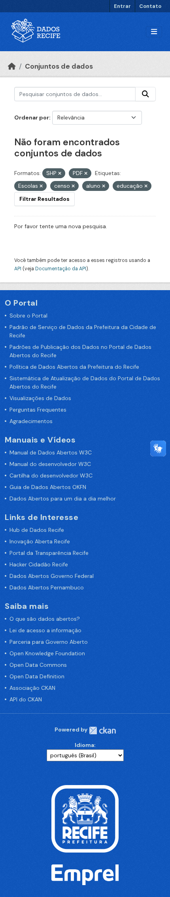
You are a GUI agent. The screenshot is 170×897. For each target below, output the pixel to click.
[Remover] (59, 173)
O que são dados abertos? (44, 618)
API (17, 269)
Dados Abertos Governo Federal (51, 575)
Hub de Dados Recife (36, 529)
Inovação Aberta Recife (39, 541)
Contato (150, 6)
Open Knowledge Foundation (47, 653)
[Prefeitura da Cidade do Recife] (85, 818)
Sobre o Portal (28, 315)
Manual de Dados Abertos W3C (50, 452)
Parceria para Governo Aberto (48, 641)
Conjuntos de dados (59, 66)
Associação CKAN (32, 687)
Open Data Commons (38, 664)
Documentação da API (60, 269)
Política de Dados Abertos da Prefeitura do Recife (74, 366)
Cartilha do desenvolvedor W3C (51, 475)
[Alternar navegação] (154, 32)
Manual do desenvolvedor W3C (50, 464)
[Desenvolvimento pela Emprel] (85, 874)
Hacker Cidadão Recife (38, 564)
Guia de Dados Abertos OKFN (47, 487)
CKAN (102, 730)
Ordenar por (31, 117)
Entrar (122, 6)
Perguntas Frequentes (37, 409)
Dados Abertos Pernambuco (46, 587)
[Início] (12, 66)
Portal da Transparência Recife (49, 552)
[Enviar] (145, 94)
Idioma (84, 745)
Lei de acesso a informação (45, 630)
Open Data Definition (36, 676)
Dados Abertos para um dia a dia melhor (62, 498)
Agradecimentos (31, 421)
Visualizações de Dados (40, 398)
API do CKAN (25, 699)
